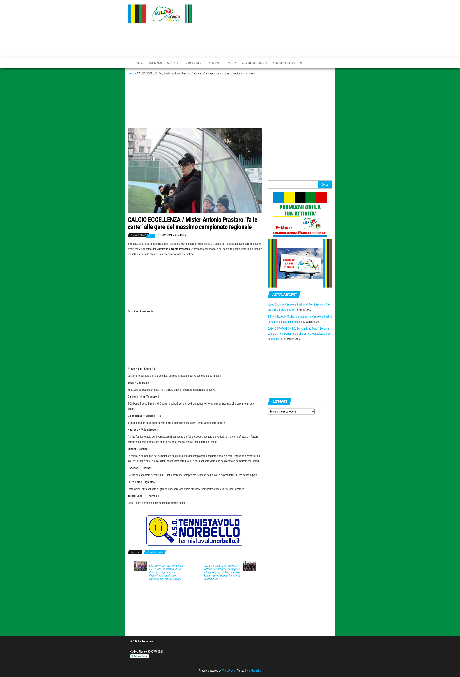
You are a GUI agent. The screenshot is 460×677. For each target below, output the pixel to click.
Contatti (173, 63)
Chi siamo (155, 63)
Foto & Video (193, 63)
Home (140, 63)
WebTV (232, 63)
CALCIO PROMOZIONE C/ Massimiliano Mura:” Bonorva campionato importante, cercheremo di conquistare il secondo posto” (300, 334)
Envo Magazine (253, 670)
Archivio (215, 63)
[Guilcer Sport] (129, 63)
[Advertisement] (265, 28)
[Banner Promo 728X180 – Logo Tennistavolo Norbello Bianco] (195, 530)
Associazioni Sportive (288, 63)
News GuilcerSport (155, 552)
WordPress (228, 670)
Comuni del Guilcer (255, 63)
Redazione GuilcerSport (174, 234)
